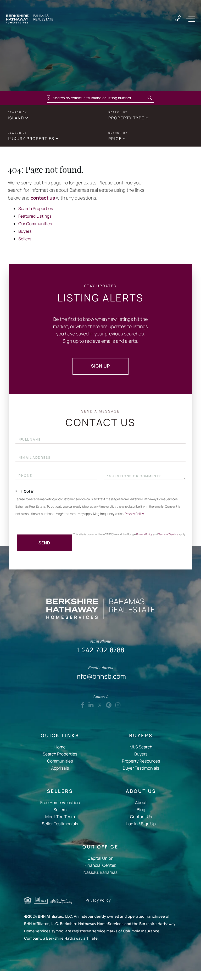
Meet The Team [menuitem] (60, 816)
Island (16, 118)
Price (115, 138)
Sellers (24, 239)
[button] (149, 98)
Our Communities (35, 223)
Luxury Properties (31, 138)
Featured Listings (35, 216)
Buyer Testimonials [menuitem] (141, 768)
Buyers (25, 231)
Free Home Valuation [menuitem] (60, 802)
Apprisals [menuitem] (60, 768)
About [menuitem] (141, 802)
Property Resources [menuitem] (141, 761)
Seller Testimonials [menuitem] (60, 824)
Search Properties (35, 208)
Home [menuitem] (60, 747)
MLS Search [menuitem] (141, 747)
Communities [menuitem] (60, 761)
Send (44, 543)
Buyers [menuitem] (141, 754)
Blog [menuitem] (141, 809)
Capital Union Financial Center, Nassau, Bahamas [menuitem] (100, 865)
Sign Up (100, 366)
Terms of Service (168, 534)
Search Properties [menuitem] (60, 754)
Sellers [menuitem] (59, 809)
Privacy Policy (134, 513)
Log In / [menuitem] (133, 824)
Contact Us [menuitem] (141, 816)
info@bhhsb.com (100, 673)
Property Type (126, 118)
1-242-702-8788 (178, 18)
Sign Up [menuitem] (148, 824)
